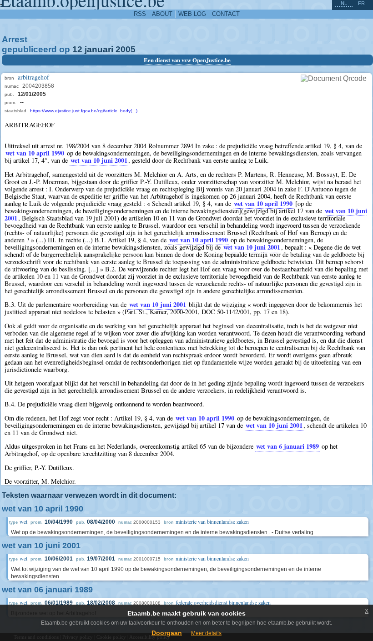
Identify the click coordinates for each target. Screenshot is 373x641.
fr (361, 3)
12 (77, 49)
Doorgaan (166, 632)
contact (226, 13)
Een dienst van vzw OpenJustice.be (187, 60)
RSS (140, 13)
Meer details (206, 633)
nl (344, 3)
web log (192, 13)
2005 (126, 49)
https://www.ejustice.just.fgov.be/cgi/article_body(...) (83, 110)
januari (99, 49)
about (162, 13)
